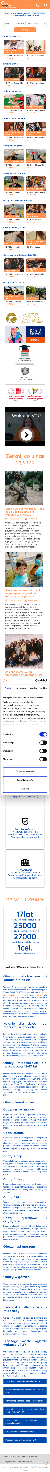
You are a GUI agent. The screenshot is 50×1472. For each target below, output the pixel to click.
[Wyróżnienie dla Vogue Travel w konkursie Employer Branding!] (25, 318)
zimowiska (39, 995)
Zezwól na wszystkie (25, 771)
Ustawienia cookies (25, 1462)
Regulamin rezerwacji (30, 1456)
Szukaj (25, 30)
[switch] (43, 742)
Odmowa (25, 789)
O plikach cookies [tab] (38, 688)
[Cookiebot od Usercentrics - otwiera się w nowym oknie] (35, 681)
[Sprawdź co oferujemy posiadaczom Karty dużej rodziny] (25, 334)
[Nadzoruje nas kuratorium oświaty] (25, 354)
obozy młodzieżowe (20, 995)
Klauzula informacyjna (12, 1456)
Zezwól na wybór (25, 780)
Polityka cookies (10, 1462)
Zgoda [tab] (8, 688)
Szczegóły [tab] (21, 688)
